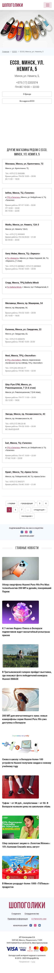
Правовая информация (18, 919)
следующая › (39, 510)
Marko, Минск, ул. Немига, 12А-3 (22, 224)
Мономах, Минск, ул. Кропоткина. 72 (24, 163)
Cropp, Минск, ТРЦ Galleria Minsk (22, 282)
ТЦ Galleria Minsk (14, 287)
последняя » (27, 516)
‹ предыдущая (26, 503)
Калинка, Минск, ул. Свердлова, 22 (23, 329)
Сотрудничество (32, 914)
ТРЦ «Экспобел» (14, 360)
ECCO (14, 51)
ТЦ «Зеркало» (13, 258)
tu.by (33, 962)
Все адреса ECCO (27, 101)
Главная (5, 51)
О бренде (27, 94)
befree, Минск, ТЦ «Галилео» (20, 193)
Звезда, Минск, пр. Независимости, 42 (25, 414)
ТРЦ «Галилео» (13, 197)
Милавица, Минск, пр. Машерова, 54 (24, 303)
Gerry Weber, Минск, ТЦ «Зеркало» (22, 253)
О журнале (16, 914)
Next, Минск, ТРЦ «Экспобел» (20, 355)
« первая (11, 503)
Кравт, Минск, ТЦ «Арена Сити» (21, 472)
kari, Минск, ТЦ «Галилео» (18, 443)
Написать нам (39, 919)
